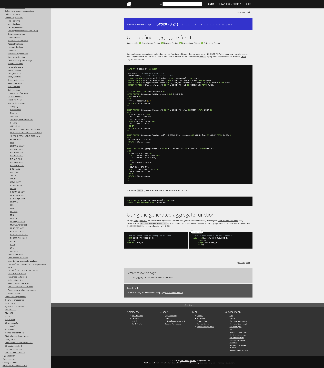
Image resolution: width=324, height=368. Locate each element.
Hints (7, 316)
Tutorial (232, 318)
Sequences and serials (17, 276)
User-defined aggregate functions (22, 261)
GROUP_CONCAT (17, 192)
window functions (239, 54)
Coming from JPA (10, 362)
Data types (10, 303)
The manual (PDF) (236, 327)
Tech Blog (135, 318)
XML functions (14, 90)
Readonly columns (15, 44)
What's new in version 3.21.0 (15, 365)
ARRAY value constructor (18, 283)
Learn (210, 3)
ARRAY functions (15, 83)
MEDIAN (13, 211)
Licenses (200, 316)
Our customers (137, 316)
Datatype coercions (16, 34)
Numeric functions (15, 67)
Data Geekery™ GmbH (188, 361)
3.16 (206, 24)
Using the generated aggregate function (171, 214)
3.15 (212, 24)
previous (241, 12)
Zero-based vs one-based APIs (19, 342)
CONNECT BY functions (18, 93)
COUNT (13, 178)
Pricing (230, 3)
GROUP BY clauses (218, 54)
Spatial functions (15, 99)
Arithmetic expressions (18, 53)
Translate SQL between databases (238, 341)
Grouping (14, 106)
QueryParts (10, 339)
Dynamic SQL (10, 309)
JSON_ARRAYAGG (17, 195)
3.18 (194, 24)
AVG (12, 142)
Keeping (13, 122)
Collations (12, 50)
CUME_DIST (15, 182)
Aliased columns (14, 24)
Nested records (15, 293)
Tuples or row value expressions (22, 290)
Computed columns (16, 47)
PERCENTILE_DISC (18, 238)
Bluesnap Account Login (173, 324)
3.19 (188, 24)
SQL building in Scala (13, 349)
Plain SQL (9, 313)
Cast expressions (15, 27)
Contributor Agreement (205, 327)
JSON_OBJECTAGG (18, 198)
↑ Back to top (189, 305)
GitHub (134, 321)
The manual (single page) (238, 321)
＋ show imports (197, 232)
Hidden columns (15, 37)
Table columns (14, 20)
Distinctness (15, 109)
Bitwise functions (15, 70)
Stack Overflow (137, 324)
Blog (248, 3)
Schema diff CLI (11, 329)
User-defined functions (18, 257)
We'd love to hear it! (174, 292)
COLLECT (14, 175)
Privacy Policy (202, 321)
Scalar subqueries (15, 280)
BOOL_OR (14, 172)
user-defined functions (228, 220)
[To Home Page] (129, 6)
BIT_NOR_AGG (16, 155)
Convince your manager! (238, 335)
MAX (12, 205)
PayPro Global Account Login (175, 321)
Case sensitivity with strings (20, 60)
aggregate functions (219, 223)
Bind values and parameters (17, 336)
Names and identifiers (14, 332)
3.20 (182, 24)
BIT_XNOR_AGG (17, 165)
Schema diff (10, 326)
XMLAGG (14, 251)
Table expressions (13, 14)
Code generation (10, 359)
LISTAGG (14, 201)
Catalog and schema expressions (19, 11)
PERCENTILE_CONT (19, 234)
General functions (15, 63)
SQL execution (9, 355)
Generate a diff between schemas (238, 346)
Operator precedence (14, 300)
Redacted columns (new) (18, 40)
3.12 (230, 24)
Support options (171, 316)
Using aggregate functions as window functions (152, 277)
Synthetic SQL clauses (14, 306)
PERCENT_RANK (17, 231)
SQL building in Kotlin (14, 346)
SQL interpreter (12, 323)
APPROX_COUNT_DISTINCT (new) (25, 129)
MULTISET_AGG (17, 228)
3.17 (200, 24)
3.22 (152, 24)
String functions (14, 73)
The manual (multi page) (238, 324)
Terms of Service (203, 324)
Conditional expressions (15, 296)
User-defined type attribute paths (23, 270)
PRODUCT (14, 241)
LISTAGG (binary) (17, 146)
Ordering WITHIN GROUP (21, 119)
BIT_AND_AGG (16, 149)
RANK (12, 244)
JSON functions (14, 86)
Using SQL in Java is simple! (239, 332)
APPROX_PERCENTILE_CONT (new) (26, 132)
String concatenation (16, 57)
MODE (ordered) (17, 221)
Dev (147, 24)
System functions (15, 96)
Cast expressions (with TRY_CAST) (23, 30)
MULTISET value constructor (20, 286)
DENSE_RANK (16, 185)
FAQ (231, 316)
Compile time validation (15, 352)
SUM (12, 248)
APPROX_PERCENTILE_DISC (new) (25, 136)
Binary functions (14, 76)
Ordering (14, 116)
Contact (167, 318)
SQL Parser (10, 319)
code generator (140, 220)
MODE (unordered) (18, 224)
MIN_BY (13, 218)
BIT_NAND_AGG (17, 152)
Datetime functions (16, 80)
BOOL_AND (15, 169)
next (248, 12)
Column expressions (14, 17)
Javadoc (232, 329)
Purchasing (201, 318)
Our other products (237, 338)
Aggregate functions (16, 103)
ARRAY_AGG (15, 139)
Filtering (13, 113)
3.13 (224, 24)
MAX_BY (13, 208)
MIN (12, 215)
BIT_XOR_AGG (16, 162)
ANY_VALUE (15, 126)
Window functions (15, 254)
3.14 (218, 24)
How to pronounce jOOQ (239, 350)
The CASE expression (17, 273)
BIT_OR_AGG (16, 159)
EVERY (13, 188)
